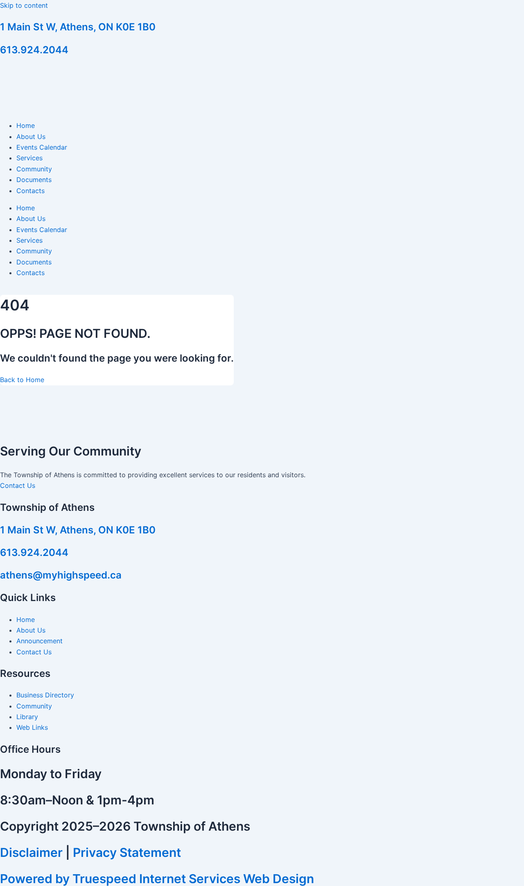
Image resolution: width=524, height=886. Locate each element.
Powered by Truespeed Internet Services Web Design (157, 878)
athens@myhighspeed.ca (61, 575)
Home (25, 125)
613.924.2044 (34, 50)
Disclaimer (31, 852)
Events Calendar (41, 147)
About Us (30, 136)
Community (34, 169)
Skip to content (24, 5)
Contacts (30, 191)
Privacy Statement (127, 852)
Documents (34, 179)
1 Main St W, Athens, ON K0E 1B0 (78, 27)
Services (29, 158)
